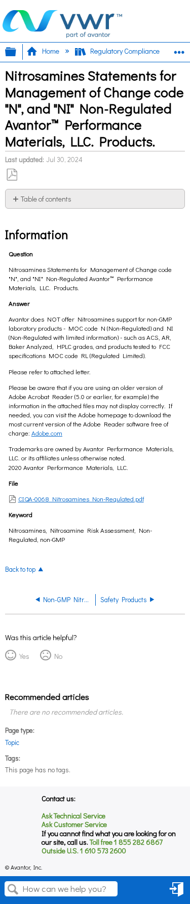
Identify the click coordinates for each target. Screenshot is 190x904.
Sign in (176, 896)
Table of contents (46, 199)
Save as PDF (11, 175)
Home (50, 51)
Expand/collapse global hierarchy (17, 52)
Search (13, 889)
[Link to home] (62, 35)
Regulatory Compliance (125, 51)
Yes (24, 656)
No (58, 656)
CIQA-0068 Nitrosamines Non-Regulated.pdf (81, 498)
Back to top (20, 569)
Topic (12, 742)
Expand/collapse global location (179, 49)
